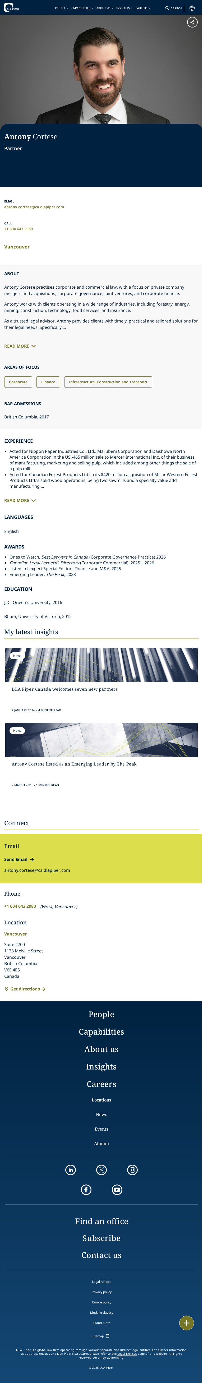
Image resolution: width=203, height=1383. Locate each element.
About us (103, 8)
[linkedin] (70, 1170)
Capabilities (81, 8)
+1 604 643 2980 (18, 228)
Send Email (15, 859)
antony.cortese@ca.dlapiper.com (34, 206)
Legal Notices (127, 1354)
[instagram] (132, 1170)
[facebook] (86, 1189)
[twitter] (101, 1170)
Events (101, 1129)
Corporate (18, 381)
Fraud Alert (101, 1323)
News (101, 1114)
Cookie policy (101, 1302)
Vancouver (17, 246)
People (60, 8)
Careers (141, 8)
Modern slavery (101, 1312)
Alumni (101, 1143)
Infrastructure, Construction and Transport (108, 381)
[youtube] (117, 1189)
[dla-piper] (20, 7)
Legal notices (101, 1281)
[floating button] (186, 1323)
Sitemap (98, 1336)
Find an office (101, 1221)
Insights (123, 8)
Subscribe (101, 1238)
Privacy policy (102, 1292)
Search (176, 8)
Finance (48, 381)
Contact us (101, 1255)
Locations (101, 1100)
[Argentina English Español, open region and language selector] (192, 8)
